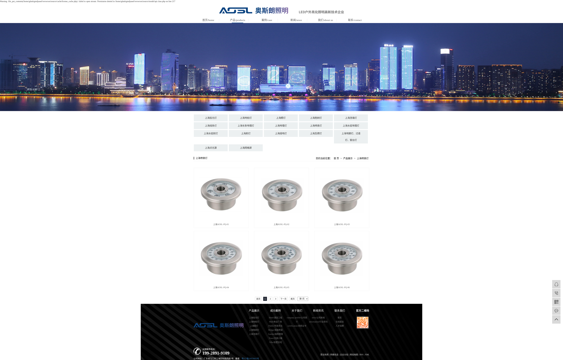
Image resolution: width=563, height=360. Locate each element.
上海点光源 (211, 148)
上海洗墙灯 (351, 118)
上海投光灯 (211, 118)
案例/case (267, 20)
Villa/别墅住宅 (275, 342)
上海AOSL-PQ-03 (342, 224)
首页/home (208, 20)
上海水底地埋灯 (351, 125)
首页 (258, 299)
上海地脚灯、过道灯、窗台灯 (351, 136)
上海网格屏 (246, 148)
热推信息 (334, 355)
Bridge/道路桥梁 (275, 330)
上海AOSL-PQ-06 (342, 287)
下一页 (283, 299)
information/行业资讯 (318, 322)
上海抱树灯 (316, 118)
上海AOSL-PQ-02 (281, 224)
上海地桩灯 (246, 118)
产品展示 (348, 158)
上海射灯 (246, 133)
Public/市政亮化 (275, 326)
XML (367, 355)
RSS (361, 355)
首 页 (336, 158)
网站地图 (354, 355)
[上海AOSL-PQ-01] (221, 195)
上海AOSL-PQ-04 (221, 287)
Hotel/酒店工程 (275, 318)
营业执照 (324, 355)
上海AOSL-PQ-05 (281, 287)
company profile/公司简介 (297, 320)
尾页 (293, 299)
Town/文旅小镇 (275, 338)
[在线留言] (556, 310)
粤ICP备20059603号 (250, 359)
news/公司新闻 (318, 318)
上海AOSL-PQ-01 (221, 224)
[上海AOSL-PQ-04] (221, 258)
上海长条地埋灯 (246, 125)
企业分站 (344, 355)
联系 (340, 318)
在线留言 (340, 322)
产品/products (237, 20)
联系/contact (355, 20)
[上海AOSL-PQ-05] (281, 258)
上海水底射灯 (211, 133)
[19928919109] (556, 293)
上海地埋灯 (281, 125)
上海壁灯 (281, 118)
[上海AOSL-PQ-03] (342, 195)
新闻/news (296, 20)
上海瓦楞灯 (316, 133)
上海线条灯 (211, 125)
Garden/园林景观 (275, 334)
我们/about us (325, 20)
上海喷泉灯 (316, 125)
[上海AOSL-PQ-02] (281, 195)
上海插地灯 (281, 133)
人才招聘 (340, 326)
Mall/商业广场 (275, 322)
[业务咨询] (556, 284)
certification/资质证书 (297, 326)
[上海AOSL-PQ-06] (342, 258)
